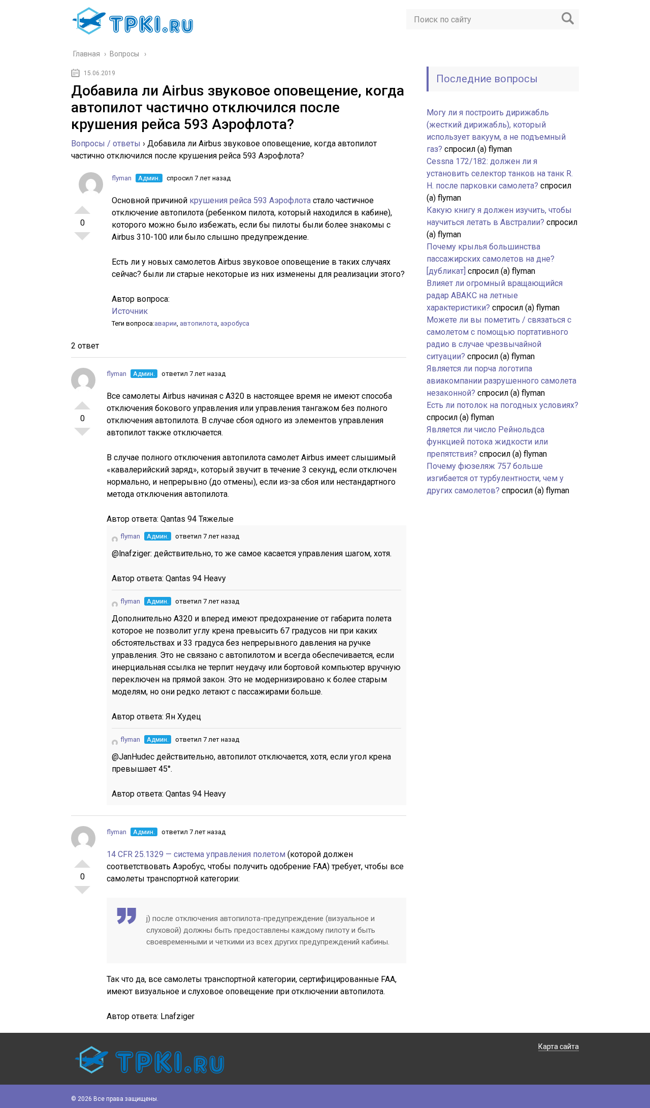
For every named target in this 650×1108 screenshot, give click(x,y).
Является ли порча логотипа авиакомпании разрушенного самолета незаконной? (501, 381)
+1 (82, 206)
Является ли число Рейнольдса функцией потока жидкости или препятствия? (487, 442)
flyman (122, 178)
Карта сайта (558, 1046)
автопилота (198, 323)
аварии (165, 323)
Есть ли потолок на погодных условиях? (502, 405)
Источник (130, 311)
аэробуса (234, 323)
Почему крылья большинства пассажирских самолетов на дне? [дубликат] (491, 259)
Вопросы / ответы (106, 143)
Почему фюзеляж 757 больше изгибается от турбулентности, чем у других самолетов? (495, 478)
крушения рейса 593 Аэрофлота (251, 200)
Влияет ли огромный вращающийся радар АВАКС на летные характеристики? (495, 295)
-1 (82, 240)
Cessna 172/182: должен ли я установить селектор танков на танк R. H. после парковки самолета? (500, 173)
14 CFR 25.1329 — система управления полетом (197, 854)
